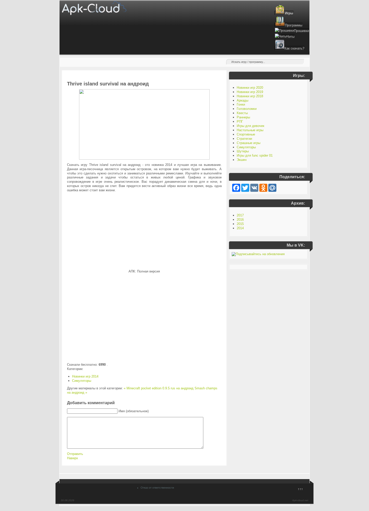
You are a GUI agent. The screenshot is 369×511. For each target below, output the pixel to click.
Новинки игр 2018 (250, 96)
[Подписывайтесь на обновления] (258, 254)
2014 (240, 228)
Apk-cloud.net (300, 500)
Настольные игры (250, 130)
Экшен (242, 160)
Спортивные (246, 134)
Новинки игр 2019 (250, 92)
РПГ (240, 121)
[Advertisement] (144, 231)
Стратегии (244, 139)
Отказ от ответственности (157, 487)
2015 (240, 224)
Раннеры (243, 117)
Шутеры (243, 151)
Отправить (75, 454)
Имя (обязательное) (133, 411)
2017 (240, 215)
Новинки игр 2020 (250, 87)
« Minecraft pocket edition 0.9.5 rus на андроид (159, 388)
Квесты (242, 113)
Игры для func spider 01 (255, 155)
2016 (240, 219)
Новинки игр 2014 (85, 376)
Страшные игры (248, 143)
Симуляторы (81, 381)
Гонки (241, 104)
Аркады (242, 100)
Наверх (72, 458)
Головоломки (247, 109)
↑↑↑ (300, 489)
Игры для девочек (250, 126)
